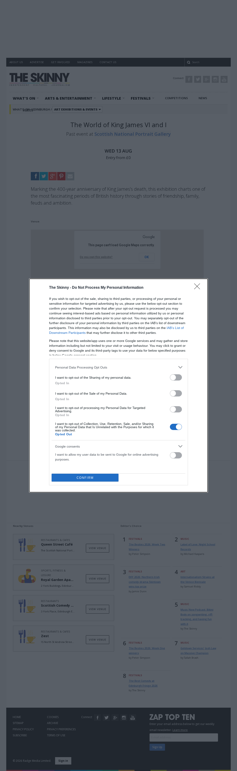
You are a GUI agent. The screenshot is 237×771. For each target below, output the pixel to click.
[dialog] (118, 385)
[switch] (176, 377)
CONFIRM (85, 477)
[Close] (198, 287)
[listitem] (118, 367)
